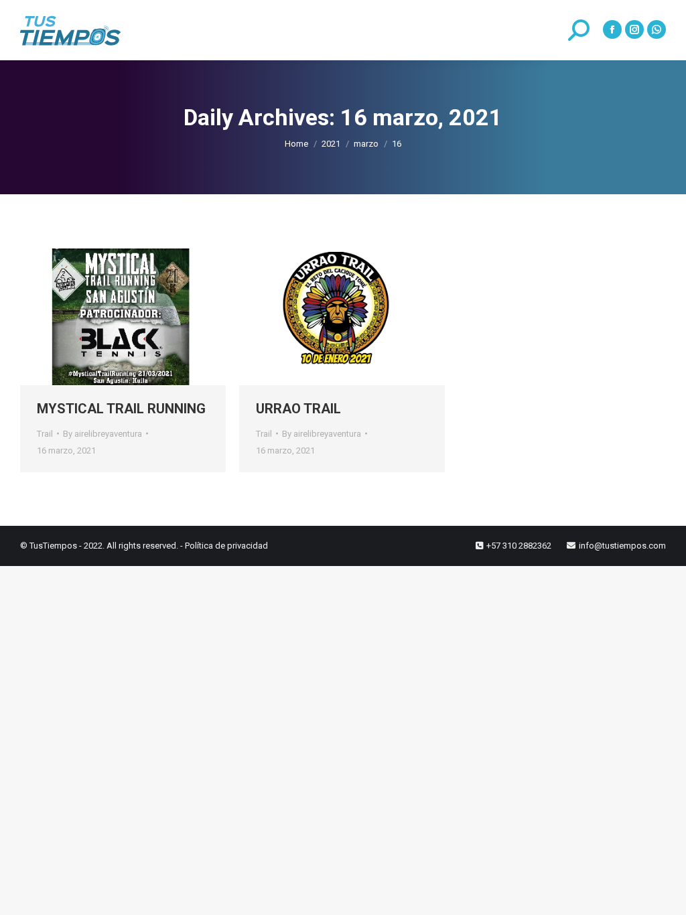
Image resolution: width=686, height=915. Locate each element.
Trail (45, 434)
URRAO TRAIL (298, 409)
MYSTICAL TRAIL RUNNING (121, 409)
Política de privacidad (226, 546)
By (102, 434)
